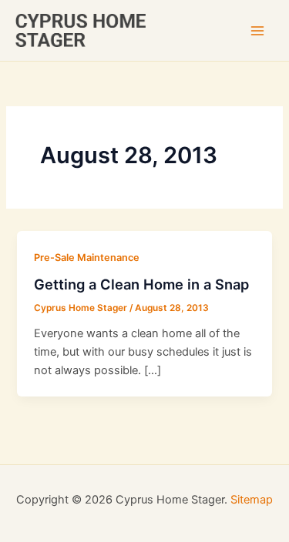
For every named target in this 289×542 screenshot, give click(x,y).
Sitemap (251, 500)
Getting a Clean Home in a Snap (141, 284)
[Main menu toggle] (257, 31)
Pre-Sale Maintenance (86, 257)
